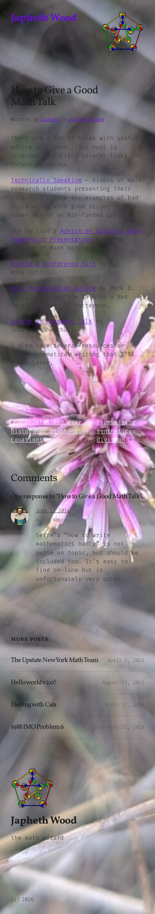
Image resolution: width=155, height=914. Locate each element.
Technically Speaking (46, 180)
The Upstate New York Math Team (54, 660)
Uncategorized (85, 119)
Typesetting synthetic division (116, 430)
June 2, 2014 (53, 510)
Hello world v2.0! (33, 682)
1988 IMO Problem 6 (37, 727)
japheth (50, 119)
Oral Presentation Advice (53, 288)
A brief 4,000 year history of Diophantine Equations (50, 430)
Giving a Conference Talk (53, 263)
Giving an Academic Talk (51, 321)
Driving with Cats (33, 705)
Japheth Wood (43, 18)
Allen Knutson (54, 520)
